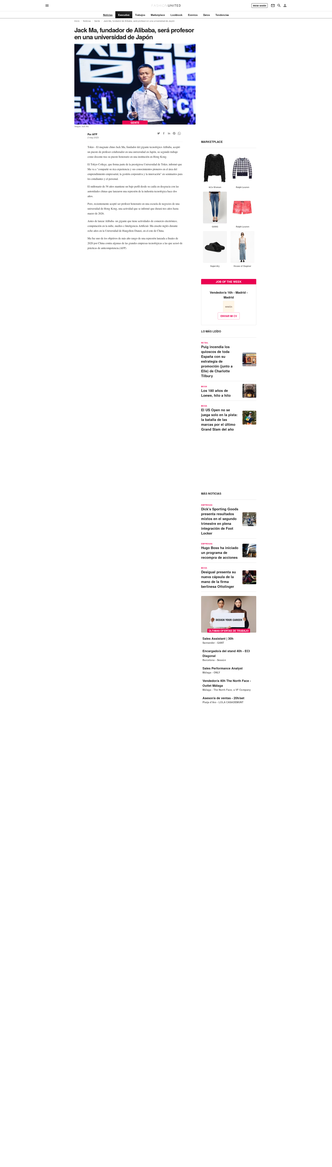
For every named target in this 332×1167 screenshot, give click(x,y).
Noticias (87, 21)
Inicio (77, 21)
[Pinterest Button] (174, 133)
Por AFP (92, 134)
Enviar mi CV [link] (228, 316)
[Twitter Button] (158, 133)
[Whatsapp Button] (179, 133)
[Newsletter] (273, 5)
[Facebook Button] (163, 133)
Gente (97, 21)
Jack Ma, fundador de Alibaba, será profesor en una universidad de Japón (139, 21)
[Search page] (279, 5)
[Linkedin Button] (169, 133)
